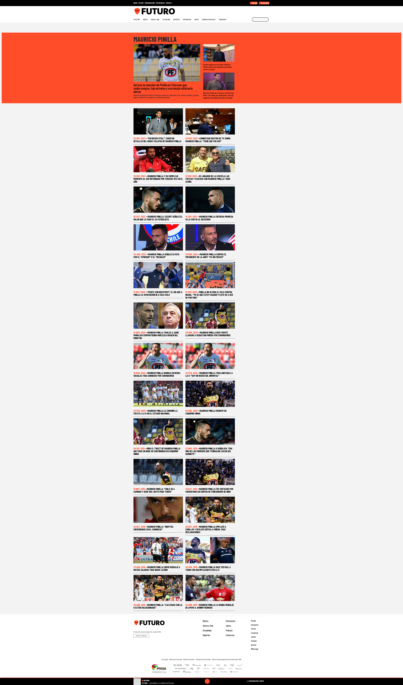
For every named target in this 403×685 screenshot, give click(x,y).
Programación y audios (256, 681)
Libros (228, 625)
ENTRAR (254, 3)
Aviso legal (165, 659)
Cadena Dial (232, 668)
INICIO (135, 3)
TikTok (253, 629)
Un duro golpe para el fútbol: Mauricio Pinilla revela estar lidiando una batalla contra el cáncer (217, 67)
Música (145, 19)
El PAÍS (177, 665)
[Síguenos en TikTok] (252, 10)
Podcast (229, 630)
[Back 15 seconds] (202, 681)
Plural (196, 674)
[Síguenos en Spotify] (265, 10)
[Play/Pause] (207, 681)
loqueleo (223, 674)
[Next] (217, 681)
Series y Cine (155, 19)
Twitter (253, 637)
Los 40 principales (188, 665)
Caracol (239, 665)
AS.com (225, 665)
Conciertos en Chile (209, 19)
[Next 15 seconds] (212, 681)
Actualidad (166, 19)
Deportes (176, 19)
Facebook (254, 633)
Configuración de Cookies (203, 659)
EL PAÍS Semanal (219, 668)
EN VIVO (141, 3)
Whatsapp (254, 649)
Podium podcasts (176, 671)
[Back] (197, 681)
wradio (198, 668)
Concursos (222, 19)
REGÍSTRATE (265, 3)
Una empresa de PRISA (158, 667)
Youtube (254, 641)
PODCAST (169, 3)
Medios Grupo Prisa (158, 672)
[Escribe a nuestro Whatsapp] (269, 10)
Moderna (186, 674)
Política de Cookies (188, 659)
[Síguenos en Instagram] (248, 10)
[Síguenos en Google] (245, 10)
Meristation (233, 674)
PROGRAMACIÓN (150, 3)
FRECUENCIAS (160, 3)
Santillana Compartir (208, 665)
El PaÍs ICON (205, 674)
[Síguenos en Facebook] (255, 10)
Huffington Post (180, 668)
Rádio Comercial (242, 674)
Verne (226, 668)
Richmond (176, 674)
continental (214, 668)
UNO (192, 668)
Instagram (254, 625)
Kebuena (240, 668)
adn (231, 665)
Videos (196, 19)
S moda (214, 674)
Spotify (253, 645)
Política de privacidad (175, 659)
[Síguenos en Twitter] (258, 10)
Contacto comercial (141, 636)
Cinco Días (206, 668)
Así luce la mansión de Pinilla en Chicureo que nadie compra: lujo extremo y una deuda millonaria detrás (163, 88)
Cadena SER (218, 665)
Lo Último (136, 19)
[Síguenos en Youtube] (262, 10)
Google (253, 620)
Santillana (197, 665)
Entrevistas (187, 19)
